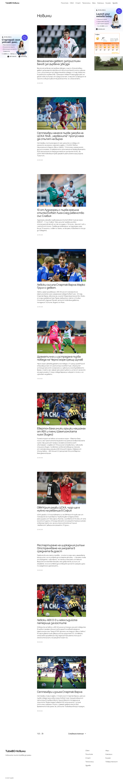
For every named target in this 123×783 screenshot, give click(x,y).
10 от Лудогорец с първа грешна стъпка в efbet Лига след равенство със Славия (60, 212)
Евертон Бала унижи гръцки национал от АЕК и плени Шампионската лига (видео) (61, 431)
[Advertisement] (14, 20)
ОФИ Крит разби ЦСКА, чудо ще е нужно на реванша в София (58, 509)
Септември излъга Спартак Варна (59, 691)
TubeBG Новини (12, 3)
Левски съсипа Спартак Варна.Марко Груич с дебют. (61, 286)
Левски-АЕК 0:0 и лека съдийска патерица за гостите (57, 621)
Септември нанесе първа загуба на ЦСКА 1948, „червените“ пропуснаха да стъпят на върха (60, 135)
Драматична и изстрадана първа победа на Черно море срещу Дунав (60, 358)
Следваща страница (77, 733)
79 (42, 733)
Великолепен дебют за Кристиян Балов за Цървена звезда (58, 62)
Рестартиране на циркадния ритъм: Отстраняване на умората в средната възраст (61, 548)
